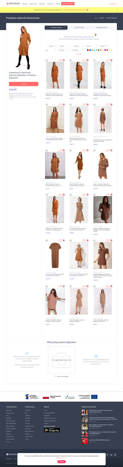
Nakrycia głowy (10, 426)
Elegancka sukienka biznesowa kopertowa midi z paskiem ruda (54, 94)
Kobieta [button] (24, 4)
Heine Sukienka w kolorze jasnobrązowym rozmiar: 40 (77, 184)
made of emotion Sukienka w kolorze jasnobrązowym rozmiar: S (102, 184)
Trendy (58, 4)
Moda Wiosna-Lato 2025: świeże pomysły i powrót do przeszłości (101, 411)
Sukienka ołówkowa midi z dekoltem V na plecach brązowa (102, 94)
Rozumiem (61, 461)
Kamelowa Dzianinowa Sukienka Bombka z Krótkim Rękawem (22, 75)
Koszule (27, 421)
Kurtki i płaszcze (10, 421)
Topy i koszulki (10, 439)
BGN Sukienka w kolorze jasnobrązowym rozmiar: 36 (53, 184)
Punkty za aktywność (50, 421)
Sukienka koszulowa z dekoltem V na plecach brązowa (102, 140)
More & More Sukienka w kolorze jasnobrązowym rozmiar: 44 (79, 274)
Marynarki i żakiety (11, 423)
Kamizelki (8, 418)
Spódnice (8, 431)
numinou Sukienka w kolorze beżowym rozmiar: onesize (54, 320)
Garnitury (27, 415)
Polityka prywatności (50, 418)
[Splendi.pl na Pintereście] (115, 455)
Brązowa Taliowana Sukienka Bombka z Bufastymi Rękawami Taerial (101, 230)
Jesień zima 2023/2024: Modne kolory (99, 440)
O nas (45, 410)
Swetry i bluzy (10, 436)
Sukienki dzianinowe (111, 18)
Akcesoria (9, 410)
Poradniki (50, 4)
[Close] (117, 10)
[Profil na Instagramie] (111, 455)
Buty (7, 415)
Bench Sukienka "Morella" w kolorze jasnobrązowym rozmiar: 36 (78, 139)
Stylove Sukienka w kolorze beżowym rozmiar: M (101, 320)
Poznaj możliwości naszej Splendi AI (74, 10)
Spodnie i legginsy (11, 428)
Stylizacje (42, 4)
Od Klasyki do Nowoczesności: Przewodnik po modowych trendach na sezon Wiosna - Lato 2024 (103, 418)
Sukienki (101, 18)
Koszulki (27, 423)
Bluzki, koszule (10, 413)
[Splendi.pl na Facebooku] (107, 455)
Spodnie (27, 434)
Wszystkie (79, 54)
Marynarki (28, 428)
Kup (25, 84)
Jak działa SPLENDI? (49, 413)
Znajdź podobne (60, 60)
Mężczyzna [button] (33, 4)
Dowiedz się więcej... (61, 458)
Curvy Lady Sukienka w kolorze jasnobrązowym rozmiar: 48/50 (54, 138)
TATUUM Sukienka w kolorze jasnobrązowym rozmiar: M (78, 229)
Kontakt (46, 423)
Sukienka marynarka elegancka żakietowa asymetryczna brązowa (79, 94)
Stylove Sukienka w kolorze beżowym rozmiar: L (77, 320)
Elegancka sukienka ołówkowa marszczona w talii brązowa (54, 229)
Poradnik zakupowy (94, 428)
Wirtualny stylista (102, 27)
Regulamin (47, 415)
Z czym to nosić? (79, 27)
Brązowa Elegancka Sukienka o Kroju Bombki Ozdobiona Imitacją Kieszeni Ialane (102, 275)
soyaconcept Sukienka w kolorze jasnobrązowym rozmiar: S (55, 274)
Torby (7, 441)
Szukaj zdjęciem (69, 3)
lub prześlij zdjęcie (62, 376)
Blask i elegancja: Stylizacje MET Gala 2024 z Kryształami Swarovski (101, 425)
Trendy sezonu (93, 414)
